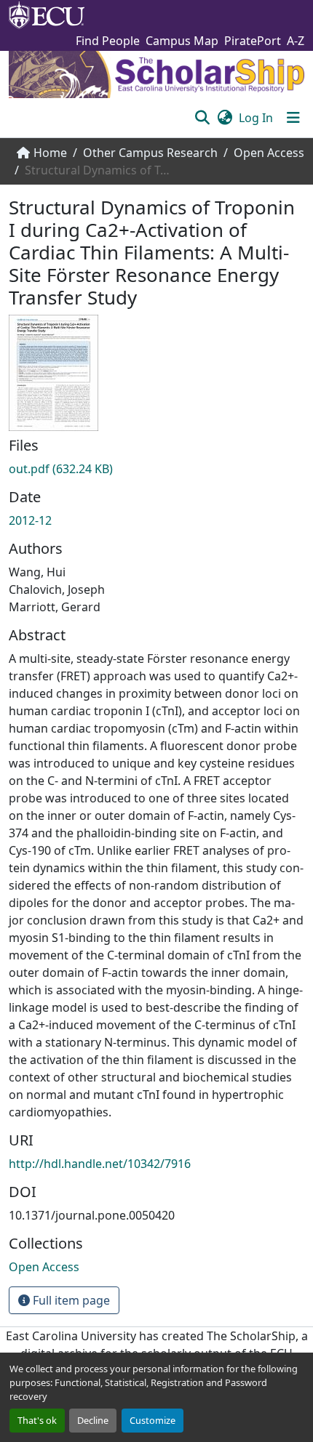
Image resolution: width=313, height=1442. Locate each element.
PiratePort (252, 41)
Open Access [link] (269, 153)
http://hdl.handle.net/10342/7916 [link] (100, 1164)
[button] (202, 117)
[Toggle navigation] (293, 118)
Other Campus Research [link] (150, 153)
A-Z (295, 41)
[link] (156, 469)
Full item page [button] (70, 1300)
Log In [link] (256, 118)
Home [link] (50, 153)
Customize (152, 1420)
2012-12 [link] (30, 520)
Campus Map (182, 41)
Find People (108, 41)
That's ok (37, 1420)
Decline (92, 1420)
